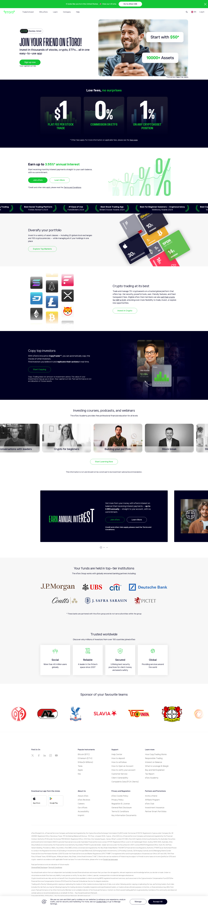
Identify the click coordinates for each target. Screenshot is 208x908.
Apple (80, 770)
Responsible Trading (153, 758)
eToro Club (149, 804)
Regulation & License (120, 804)
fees (178, 77)
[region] (104, 902)
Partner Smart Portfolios (155, 811)
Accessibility (83, 811)
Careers (81, 804)
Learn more (137, 525)
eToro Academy (151, 778)
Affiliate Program (152, 800)
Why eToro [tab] (43, 12)
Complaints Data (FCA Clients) (125, 782)
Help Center (116, 754)
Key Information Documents (123, 815)
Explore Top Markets (42, 249)
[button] (101, 547)
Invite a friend (151, 796)
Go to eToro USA (130, 4)
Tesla (80, 766)
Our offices (82, 808)
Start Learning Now (104, 462)
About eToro (83, 796)
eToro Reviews (84, 800)
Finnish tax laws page (110, 859)
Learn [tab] (55, 12)
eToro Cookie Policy (119, 796)
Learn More (59, 180)
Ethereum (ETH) (85, 758)
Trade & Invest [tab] (28, 12)
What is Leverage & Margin (157, 766)
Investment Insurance (154, 808)
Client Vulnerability (119, 778)
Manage (138, 902)
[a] (33, 755)
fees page (133, 140)
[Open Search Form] (187, 12)
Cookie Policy (101, 902)
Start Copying (39, 369)
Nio (79, 774)
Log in (202, 12)
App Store (36, 803)
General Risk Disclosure (121, 808)
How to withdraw (119, 762)
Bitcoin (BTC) (84, 754)
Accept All (157, 902)
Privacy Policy (117, 800)
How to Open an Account (122, 766)
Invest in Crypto (125, 311)
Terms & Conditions (120, 811)
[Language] (193, 12)
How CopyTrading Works (156, 754)
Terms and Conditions (72, 187)
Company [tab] (67, 12)
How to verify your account (123, 770)
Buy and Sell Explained (154, 770)
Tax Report (149, 774)
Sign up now (30, 62)
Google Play (54, 803)
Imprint (81, 815)
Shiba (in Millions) (85, 762)
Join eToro (38, 180)
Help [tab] (78, 12)
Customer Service (119, 774)
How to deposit (118, 758)
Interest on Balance (153, 762)
